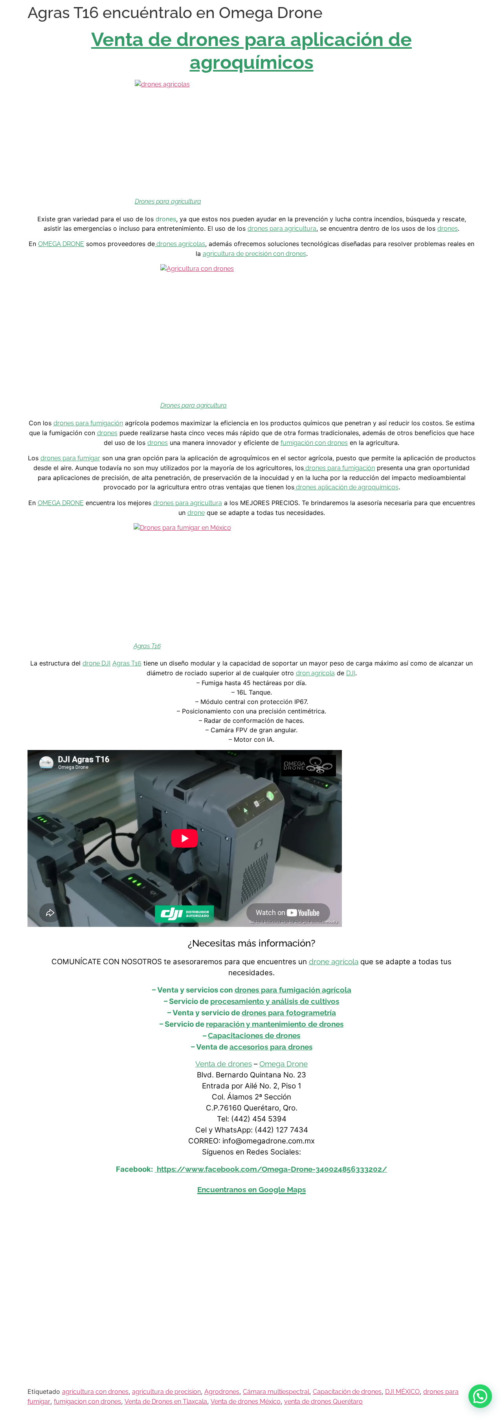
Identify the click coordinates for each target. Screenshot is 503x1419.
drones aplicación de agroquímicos (346, 487)
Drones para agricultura (168, 201)
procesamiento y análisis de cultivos (274, 1001)
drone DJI (96, 663)
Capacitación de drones (347, 1391)
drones (447, 228)
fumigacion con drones (87, 1401)
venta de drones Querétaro (323, 1401)
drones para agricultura (282, 228)
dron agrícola (315, 673)
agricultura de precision (166, 1391)
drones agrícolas (180, 244)
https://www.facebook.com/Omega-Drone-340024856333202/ (271, 1169)
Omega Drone (283, 1063)
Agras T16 (147, 646)
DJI (350, 673)
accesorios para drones (270, 1046)
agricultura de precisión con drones (254, 253)
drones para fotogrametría (289, 1012)
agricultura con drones (95, 1391)
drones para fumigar (70, 458)
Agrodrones (221, 1391)
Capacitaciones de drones (254, 1035)
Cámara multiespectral (276, 1391)
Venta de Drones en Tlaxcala (166, 1401)
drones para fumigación (88, 423)
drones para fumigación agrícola (293, 989)
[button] (480, 1396)
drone (196, 513)
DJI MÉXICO (402, 1391)
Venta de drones (223, 1063)
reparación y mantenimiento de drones (274, 1024)
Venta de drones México (246, 1401)
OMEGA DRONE (61, 244)
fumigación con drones (314, 443)
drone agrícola (333, 961)
